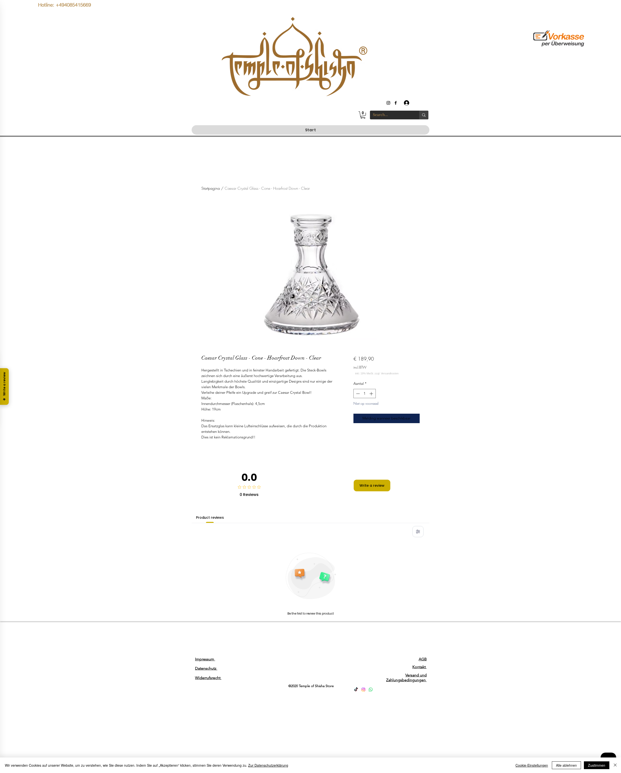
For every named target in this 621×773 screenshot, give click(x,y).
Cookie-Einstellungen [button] (531, 765)
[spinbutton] (364, 393)
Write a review (372, 485)
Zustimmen (596, 765)
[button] (363, 115)
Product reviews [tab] (210, 517)
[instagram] (388, 102)
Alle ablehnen (566, 765)
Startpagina (210, 188)
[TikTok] (356, 689)
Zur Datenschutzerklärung (268, 765)
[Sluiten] (615, 765)
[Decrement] (357, 393)
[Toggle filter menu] (418, 531)
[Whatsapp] (370, 689)
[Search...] (423, 115)
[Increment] (371, 393)
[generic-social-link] (395, 102)
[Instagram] (363, 689)
